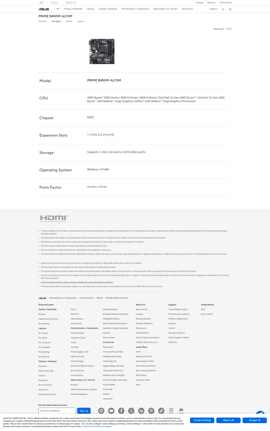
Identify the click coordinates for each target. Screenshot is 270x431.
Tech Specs (56, 21)
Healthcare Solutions (48, 319)
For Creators (44, 342)
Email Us (172, 323)
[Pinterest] (151, 411)
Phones (41, 314)
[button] (199, 2)
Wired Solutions (110, 309)
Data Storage (77, 361)
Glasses (41, 375)
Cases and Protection (113, 370)
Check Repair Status (178, 309)
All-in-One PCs (45, 385)
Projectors (43, 380)
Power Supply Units (80, 352)
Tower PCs (43, 389)
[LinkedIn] (141, 411)
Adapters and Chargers (114, 375)
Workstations (77, 319)
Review (69, 21)
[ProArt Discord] (181, 411)
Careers (139, 314)
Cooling (74, 347)
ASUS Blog (141, 375)
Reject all (228, 420)
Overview (42, 21)
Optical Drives (77, 356)
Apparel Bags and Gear (113, 366)
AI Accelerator (77, 370)
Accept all (254, 420)
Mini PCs (75, 314)
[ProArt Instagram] (171, 411)
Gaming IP (107, 399)
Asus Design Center (145, 361)
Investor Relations (144, 323)
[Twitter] (131, 411)
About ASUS (142, 309)
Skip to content (40, 9)
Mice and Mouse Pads (113, 352)
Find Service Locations (178, 314)
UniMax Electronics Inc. (147, 342)
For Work (42, 338)
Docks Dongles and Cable (115, 380)
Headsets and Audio (112, 356)
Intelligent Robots (111, 319)
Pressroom (141, 328)
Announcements (143, 319)
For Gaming (43, 352)
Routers (74, 385)
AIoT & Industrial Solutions (115, 323)
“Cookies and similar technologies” (97, 426)
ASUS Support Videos (178, 337)
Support (80, 21)
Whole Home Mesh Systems (84, 389)
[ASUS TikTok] (161, 411)
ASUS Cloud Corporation (148, 337)
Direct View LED (46, 371)
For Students (44, 347)
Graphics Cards (78, 338)
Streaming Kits (110, 361)
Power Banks (109, 384)
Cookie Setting (202, 420)
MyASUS (172, 342)
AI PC (138, 352)
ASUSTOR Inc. (142, 333)
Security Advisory (176, 333)
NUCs (73, 309)
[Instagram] (101, 411)
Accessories (44, 323)
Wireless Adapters (79, 394)
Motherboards (77, 333)
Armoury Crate (143, 380)
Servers (106, 333)
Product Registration (178, 319)
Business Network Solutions (116, 314)
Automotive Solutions (146, 366)
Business (211, 2)
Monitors (42, 366)
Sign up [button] (84, 410)
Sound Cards (77, 375)
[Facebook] (121, 411)
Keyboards (108, 347)
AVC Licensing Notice (146, 370)
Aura (138, 384)
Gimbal (106, 394)
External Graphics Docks (82, 366)
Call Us (171, 328)
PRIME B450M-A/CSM (55, 16)
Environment (226, 2)
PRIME (99, 298)
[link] (43, 9)
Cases (73, 342)
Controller (107, 389)
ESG (203, 309)
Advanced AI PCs (144, 356)
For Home (43, 333)
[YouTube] (111, 411)
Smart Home (109, 337)
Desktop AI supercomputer (115, 328)
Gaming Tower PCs (47, 394)
